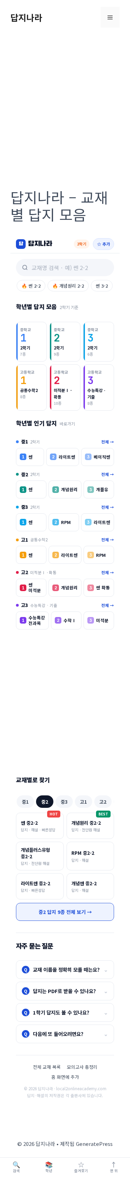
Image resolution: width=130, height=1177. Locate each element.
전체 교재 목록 (47, 1067)
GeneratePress (94, 1143)
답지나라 (26, 17)
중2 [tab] (44, 801)
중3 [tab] (64, 801)
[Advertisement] (65, 103)
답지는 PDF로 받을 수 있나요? (66, 990)
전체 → (107, 442)
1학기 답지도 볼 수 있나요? (66, 1012)
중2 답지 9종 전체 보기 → (65, 911)
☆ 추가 (103, 244)
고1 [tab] (83, 801)
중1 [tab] (25, 801)
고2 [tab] (102, 801)
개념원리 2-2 (68, 285)
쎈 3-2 (102, 285)
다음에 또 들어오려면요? (66, 1033)
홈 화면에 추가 (65, 1077)
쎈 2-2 (31, 285)
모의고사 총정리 (82, 1067)
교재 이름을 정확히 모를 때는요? (66, 969)
